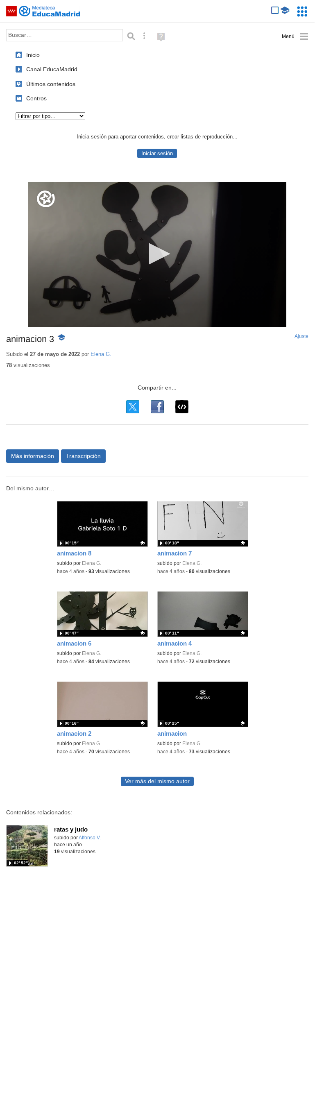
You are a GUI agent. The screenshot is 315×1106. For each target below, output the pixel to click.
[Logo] (45, 199)
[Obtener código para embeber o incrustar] (181, 406)
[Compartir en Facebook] (157, 406)
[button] (157, 254)
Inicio (33, 55)
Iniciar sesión (157, 153)
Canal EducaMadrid (51, 69)
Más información (32, 456)
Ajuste (301, 336)
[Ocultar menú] (295, 36)
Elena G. (101, 354)
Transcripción (83, 456)
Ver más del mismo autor (157, 781)
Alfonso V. (90, 837)
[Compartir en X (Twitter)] (132, 406)
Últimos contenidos (50, 84)
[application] (157, 254)
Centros (36, 98)
